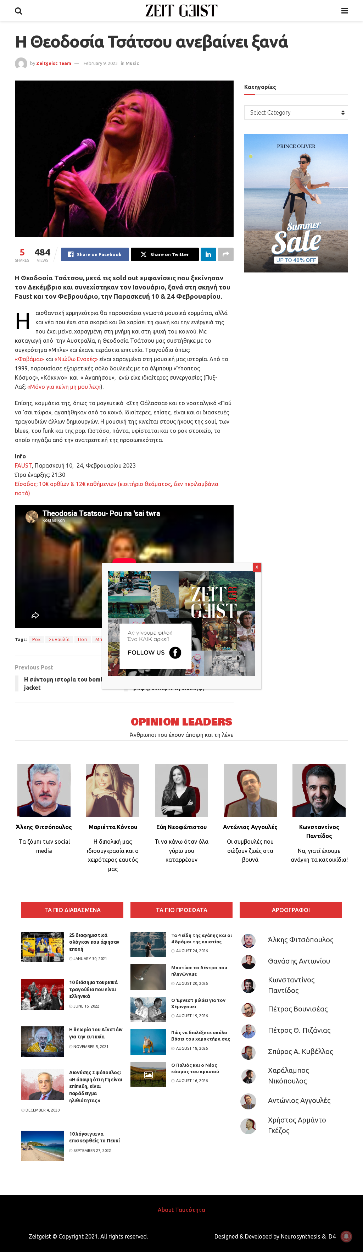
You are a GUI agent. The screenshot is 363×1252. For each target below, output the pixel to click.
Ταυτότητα (190, 1210)
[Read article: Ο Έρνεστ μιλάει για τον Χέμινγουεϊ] (148, 1009)
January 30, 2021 (89, 958)
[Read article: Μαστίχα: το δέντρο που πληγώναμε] (148, 977)
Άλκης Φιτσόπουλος (300, 940)
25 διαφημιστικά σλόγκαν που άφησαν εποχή (94, 942)
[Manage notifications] (346, 1236)
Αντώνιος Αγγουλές (299, 1100)
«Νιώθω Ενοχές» (76, 359)
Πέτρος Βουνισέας (298, 1009)
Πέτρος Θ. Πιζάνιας (299, 1030)
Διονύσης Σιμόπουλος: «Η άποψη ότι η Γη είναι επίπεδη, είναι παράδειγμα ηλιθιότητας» (95, 1086)
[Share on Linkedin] (208, 254)
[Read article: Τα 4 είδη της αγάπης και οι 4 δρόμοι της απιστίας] (148, 945)
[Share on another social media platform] (226, 254)
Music (132, 63)
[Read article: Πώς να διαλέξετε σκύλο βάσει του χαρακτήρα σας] (148, 1042)
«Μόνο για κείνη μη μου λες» (64, 387)
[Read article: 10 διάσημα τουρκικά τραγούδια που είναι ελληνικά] (42, 994)
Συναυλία (59, 639)
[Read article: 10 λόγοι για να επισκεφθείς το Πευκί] (42, 1146)
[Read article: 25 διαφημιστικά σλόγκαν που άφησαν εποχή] (42, 947)
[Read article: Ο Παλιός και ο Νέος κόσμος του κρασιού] (148, 1074)
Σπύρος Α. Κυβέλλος (300, 1051)
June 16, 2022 (85, 1006)
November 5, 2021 (90, 1046)
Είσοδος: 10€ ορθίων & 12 (48, 484)
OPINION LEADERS (181, 722)
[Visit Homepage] (181, 11)
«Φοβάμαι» (29, 359)
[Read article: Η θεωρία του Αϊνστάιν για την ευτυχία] (42, 1041)
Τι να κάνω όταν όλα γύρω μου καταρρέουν (181, 850)
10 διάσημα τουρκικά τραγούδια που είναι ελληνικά (93, 989)
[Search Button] (18, 10)
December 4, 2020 (42, 1110)
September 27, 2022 (91, 1150)
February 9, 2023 (101, 63)
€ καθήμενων (99, 484)
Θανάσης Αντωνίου (299, 961)
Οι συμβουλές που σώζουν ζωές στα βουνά (250, 850)
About (166, 1210)
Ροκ (36, 639)
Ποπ (82, 639)
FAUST (23, 465)
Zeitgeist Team (53, 63)
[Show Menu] (344, 10)
